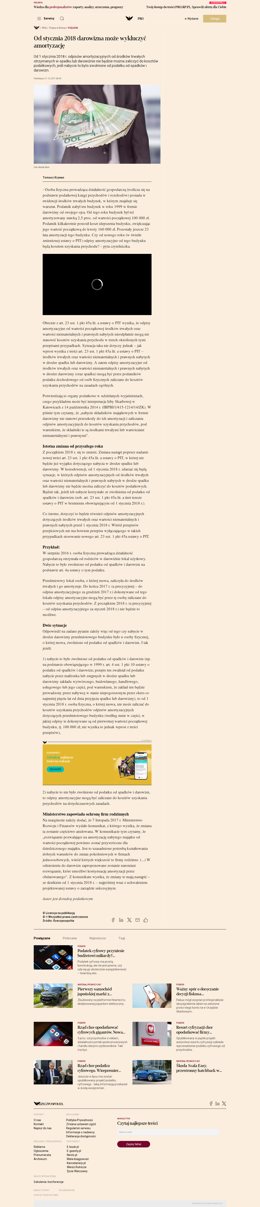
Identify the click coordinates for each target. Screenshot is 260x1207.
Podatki (73, 28)
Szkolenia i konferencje (49, 1181)
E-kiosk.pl (73, 1146)
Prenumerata (42, 1155)
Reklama (39, 1146)
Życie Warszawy (77, 1171)
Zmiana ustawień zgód (81, 1124)
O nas (37, 1120)
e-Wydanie (191, 18)
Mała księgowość (78, 1159)
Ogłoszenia (41, 1150)
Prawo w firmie (57, 28)
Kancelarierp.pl (76, 1163)
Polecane (70, 938)
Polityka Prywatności (79, 1120)
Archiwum (40, 1159)
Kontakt (39, 1124)
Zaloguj (215, 18)
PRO (141, 19)
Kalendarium (67, 1190)
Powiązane (42, 938)
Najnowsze (97, 938)
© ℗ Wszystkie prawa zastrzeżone (65, 916)
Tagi (121, 938)
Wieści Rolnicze (77, 1167)
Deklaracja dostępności (81, 1136)
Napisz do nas (43, 1128)
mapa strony (42, 1190)
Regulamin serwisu (78, 1128)
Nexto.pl (72, 1155)
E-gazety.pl (74, 1150)
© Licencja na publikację (59, 913)
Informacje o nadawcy (80, 1132)
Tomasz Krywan (53, 177)
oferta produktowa (46, 1195)
